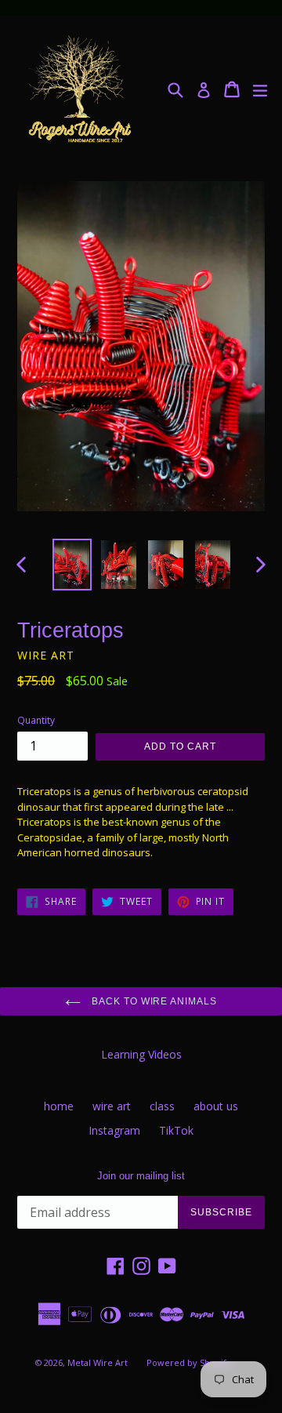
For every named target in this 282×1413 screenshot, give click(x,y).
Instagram (114, 1130)
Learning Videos (141, 1054)
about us (215, 1106)
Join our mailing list (141, 1176)
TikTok (176, 1130)
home (59, 1106)
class (162, 1106)
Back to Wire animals (153, 1001)
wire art (111, 1106)
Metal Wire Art (97, 1362)
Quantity (36, 720)
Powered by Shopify (188, 1362)
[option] (72, 564)
